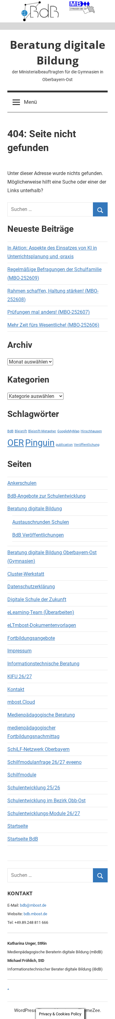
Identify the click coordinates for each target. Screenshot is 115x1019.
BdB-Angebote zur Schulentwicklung (46, 496)
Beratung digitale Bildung (57, 52)
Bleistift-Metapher (42, 431)
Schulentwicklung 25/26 (33, 788)
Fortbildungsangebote (31, 638)
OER (15, 443)
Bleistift (21, 431)
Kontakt (15, 689)
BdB (10, 431)
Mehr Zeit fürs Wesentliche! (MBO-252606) (53, 325)
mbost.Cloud (21, 702)
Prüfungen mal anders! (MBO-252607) (48, 312)
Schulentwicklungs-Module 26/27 (43, 813)
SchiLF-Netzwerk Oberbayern (38, 749)
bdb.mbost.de (35, 914)
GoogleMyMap (68, 431)
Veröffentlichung (86, 445)
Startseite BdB (22, 839)
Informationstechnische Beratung (43, 664)
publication (64, 445)
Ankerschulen (21, 483)
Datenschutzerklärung (31, 586)
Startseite (17, 826)
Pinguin (40, 443)
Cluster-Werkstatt (25, 574)
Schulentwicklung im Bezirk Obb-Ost (46, 800)
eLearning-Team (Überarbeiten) (40, 612)
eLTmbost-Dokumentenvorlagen (41, 625)
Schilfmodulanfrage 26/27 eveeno (44, 762)
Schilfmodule (21, 775)
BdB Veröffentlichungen (38, 535)
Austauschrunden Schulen (40, 522)
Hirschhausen (91, 431)
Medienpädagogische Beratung (41, 715)
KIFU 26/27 (19, 676)
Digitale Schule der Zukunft (36, 599)
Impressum (19, 651)
